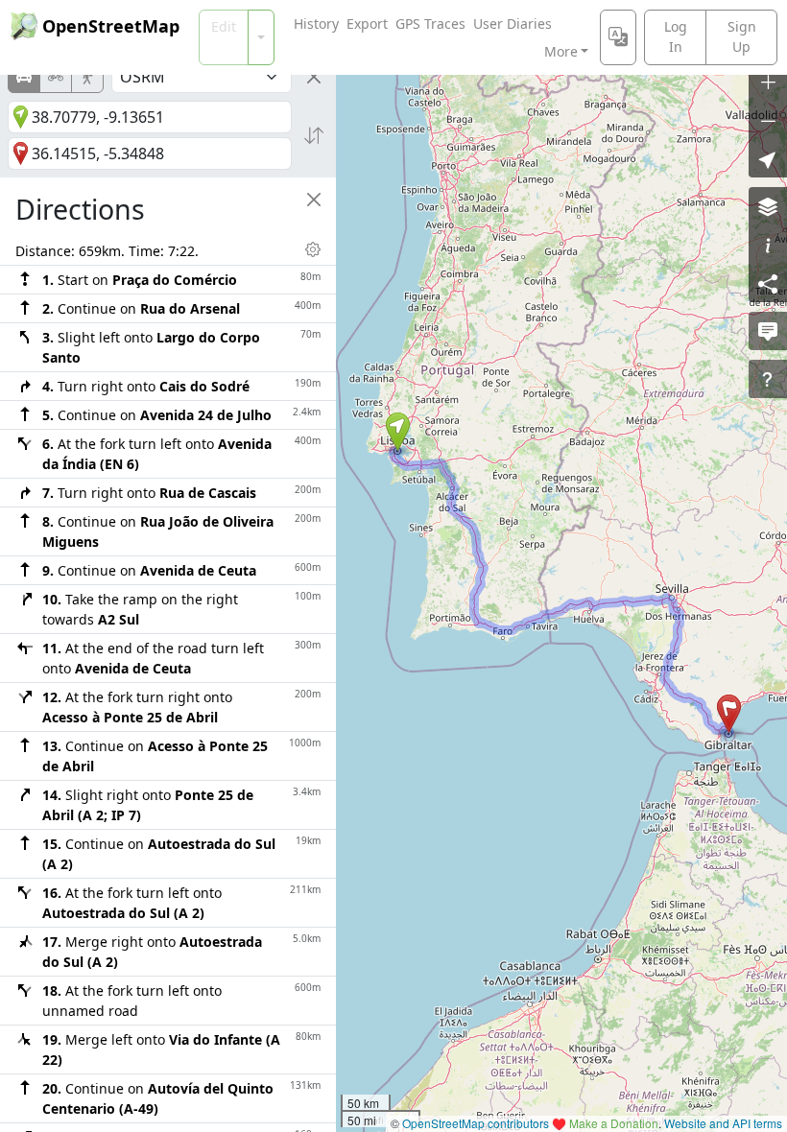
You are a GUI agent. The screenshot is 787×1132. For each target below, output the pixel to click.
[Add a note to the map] (768, 331)
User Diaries (512, 23)
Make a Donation (613, 1123)
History (316, 23)
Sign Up (741, 36)
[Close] (313, 76)
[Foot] (87, 76)
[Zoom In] (768, 81)
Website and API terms (723, 1123)
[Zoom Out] (768, 120)
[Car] (24, 76)
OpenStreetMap (110, 25)
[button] (398, 432)
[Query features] (768, 379)
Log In (675, 36)
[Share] (768, 283)
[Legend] (768, 244)
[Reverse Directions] (313, 135)
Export (367, 23)
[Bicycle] (55, 76)
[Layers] (768, 206)
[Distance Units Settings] (312, 249)
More (561, 51)
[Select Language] (618, 37)
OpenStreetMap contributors (475, 1123)
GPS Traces (430, 23)
